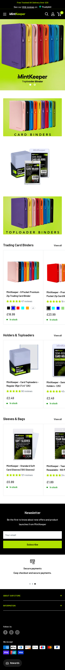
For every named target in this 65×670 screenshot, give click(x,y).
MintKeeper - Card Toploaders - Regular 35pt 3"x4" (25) (22, 384)
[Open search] (46, 14)
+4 (33, 308)
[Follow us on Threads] (11, 632)
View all (58, 245)
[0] (59, 14)
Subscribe (32, 544)
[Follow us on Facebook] (5, 632)
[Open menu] (4, 14)
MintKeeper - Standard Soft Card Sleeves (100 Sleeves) (20, 467)
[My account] (52, 14)
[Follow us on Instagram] (17, 632)
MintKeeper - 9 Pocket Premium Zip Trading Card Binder (22, 294)
